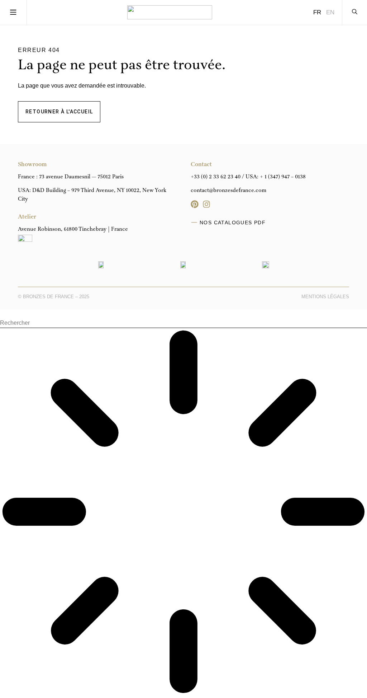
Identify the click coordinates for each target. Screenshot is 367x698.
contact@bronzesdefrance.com (228, 190)
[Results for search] (183, 513)
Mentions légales (325, 296)
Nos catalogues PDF (233, 222)
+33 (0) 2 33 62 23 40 (215, 177)
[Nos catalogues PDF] (194, 222)
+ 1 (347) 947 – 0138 (283, 177)
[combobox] (183, 323)
